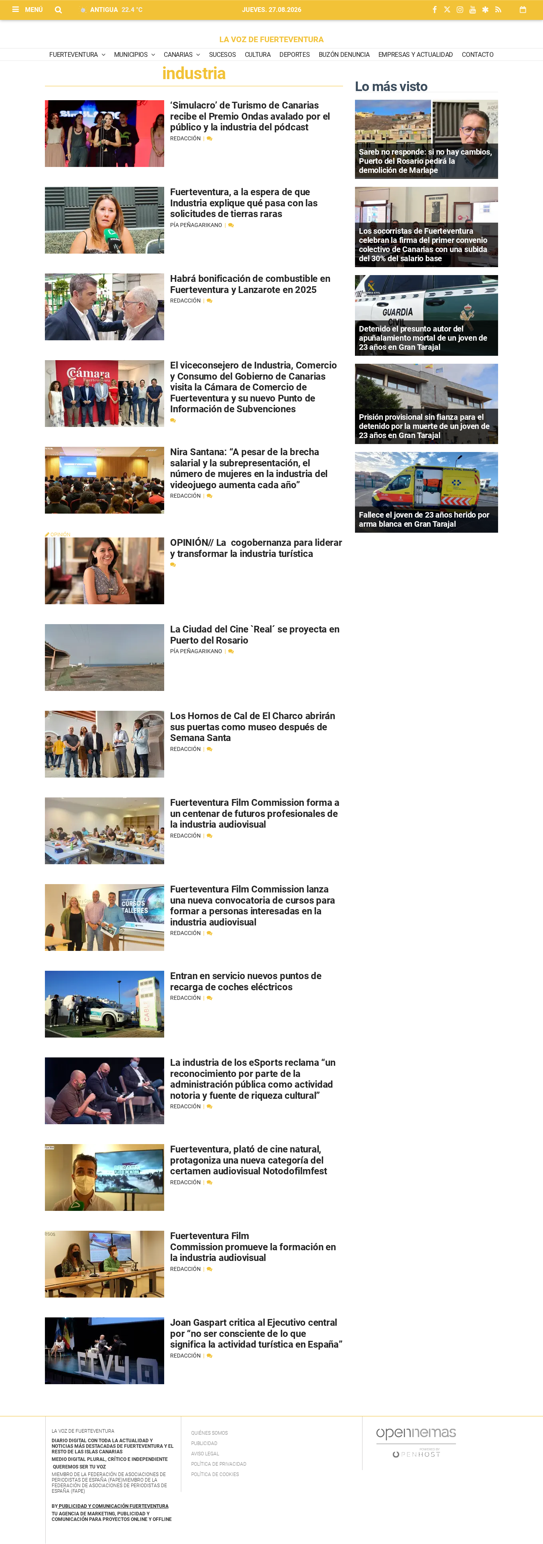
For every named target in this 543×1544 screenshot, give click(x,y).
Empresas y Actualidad (415, 54)
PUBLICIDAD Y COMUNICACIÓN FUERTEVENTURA (114, 1506)
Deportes (294, 54)
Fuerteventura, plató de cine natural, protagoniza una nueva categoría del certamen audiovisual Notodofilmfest (248, 1160)
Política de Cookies (215, 1474)
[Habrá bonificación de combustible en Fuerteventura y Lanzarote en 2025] (104, 306)
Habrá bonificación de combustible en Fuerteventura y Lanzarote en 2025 (250, 284)
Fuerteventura (74, 54)
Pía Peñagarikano (196, 225)
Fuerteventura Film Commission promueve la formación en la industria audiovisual (253, 1246)
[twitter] (447, 10)
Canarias (179, 54)
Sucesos (222, 54)
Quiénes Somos (209, 1433)
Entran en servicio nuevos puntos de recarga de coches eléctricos (246, 981)
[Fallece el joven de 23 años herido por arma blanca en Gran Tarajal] (426, 491)
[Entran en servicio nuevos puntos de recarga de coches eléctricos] (104, 1004)
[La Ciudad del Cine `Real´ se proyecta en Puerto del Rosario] (104, 657)
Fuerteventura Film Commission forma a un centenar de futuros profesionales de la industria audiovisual (254, 813)
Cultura (258, 54)
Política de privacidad (218, 1464)
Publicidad (204, 1443)
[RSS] (498, 10)
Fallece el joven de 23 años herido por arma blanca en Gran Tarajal (424, 519)
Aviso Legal (205, 1454)
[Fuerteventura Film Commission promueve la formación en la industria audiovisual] (104, 1264)
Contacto (477, 54)
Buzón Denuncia (344, 54)
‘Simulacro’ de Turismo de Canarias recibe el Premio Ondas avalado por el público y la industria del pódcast (250, 116)
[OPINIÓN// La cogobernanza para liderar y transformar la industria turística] (104, 570)
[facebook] (434, 10)
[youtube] (472, 10)
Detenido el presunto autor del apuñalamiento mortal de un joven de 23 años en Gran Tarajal (423, 338)
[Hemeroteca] (523, 10)
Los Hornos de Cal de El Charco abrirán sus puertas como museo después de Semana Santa (252, 726)
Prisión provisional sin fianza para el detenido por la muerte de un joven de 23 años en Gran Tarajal (424, 426)
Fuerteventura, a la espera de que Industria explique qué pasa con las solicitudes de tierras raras (244, 202)
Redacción (186, 138)
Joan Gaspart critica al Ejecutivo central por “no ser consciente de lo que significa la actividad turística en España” (256, 1333)
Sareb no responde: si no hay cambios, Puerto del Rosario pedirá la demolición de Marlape (425, 161)
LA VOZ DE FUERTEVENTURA (271, 39)
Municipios (131, 54)
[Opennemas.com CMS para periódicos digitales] (416, 1443)
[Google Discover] (485, 10)
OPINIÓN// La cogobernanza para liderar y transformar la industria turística (256, 548)
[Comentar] (209, 138)
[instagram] (460, 10)
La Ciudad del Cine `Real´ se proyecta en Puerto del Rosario (254, 635)
